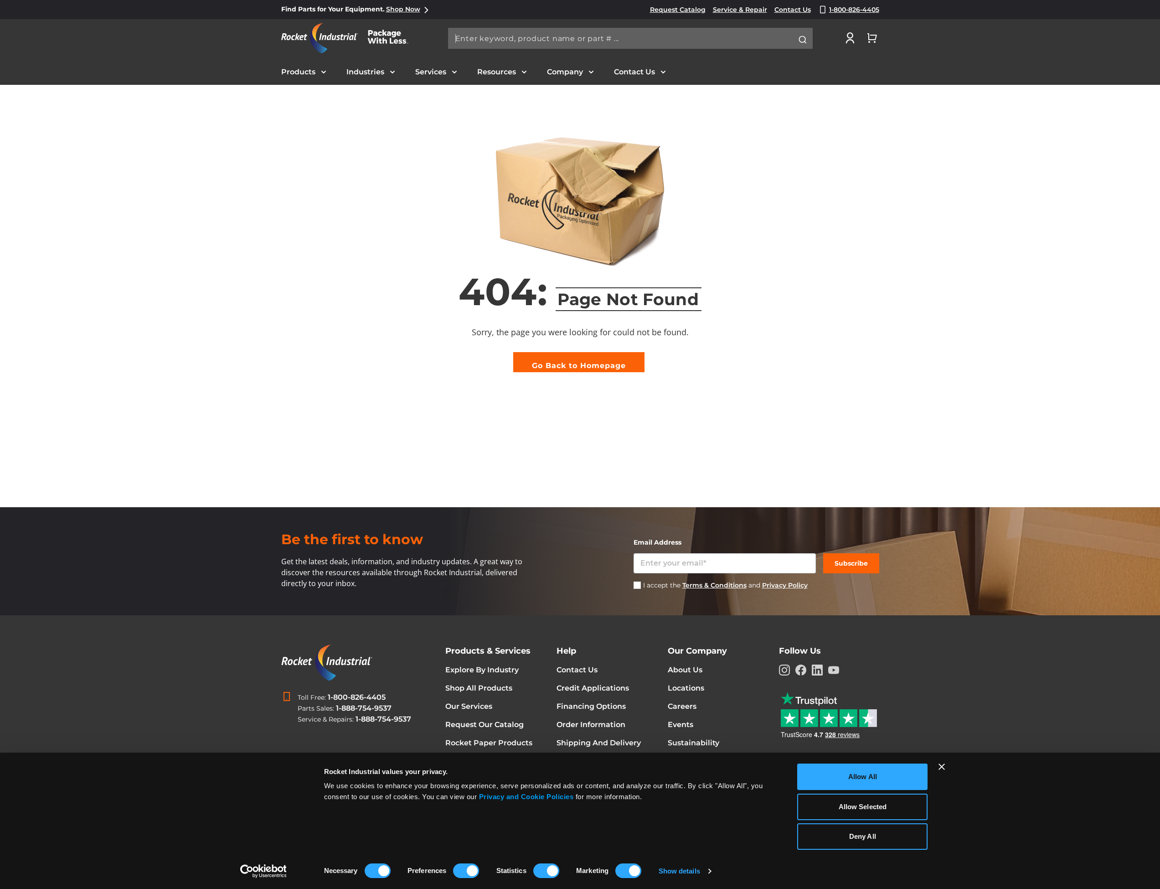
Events (680, 724)
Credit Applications (593, 688)
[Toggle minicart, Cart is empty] (872, 38)
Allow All (862, 776)
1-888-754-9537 (364, 708)
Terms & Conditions (714, 585)
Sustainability (693, 742)
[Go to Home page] (349, 38)
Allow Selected (863, 807)
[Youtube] (833, 670)
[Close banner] (941, 767)
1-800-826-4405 (357, 697)
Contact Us (634, 72)
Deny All (862, 836)
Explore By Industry (482, 669)
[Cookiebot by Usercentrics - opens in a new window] (263, 871)
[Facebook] (800, 670)
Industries (365, 72)
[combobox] (630, 38)
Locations (686, 688)
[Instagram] (784, 670)
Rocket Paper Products (488, 742)
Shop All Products (478, 688)
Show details (679, 871)
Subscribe (851, 563)
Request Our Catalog (484, 724)
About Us (685, 669)
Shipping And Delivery (599, 742)
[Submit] (802, 39)
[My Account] (850, 38)
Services (430, 72)
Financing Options (591, 706)
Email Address (657, 542)
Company (565, 72)
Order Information (591, 724)
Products (298, 72)
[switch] (466, 871)
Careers (682, 706)
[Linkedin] (817, 670)
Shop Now (403, 9)
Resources (496, 72)
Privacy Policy (785, 585)
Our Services (468, 706)
